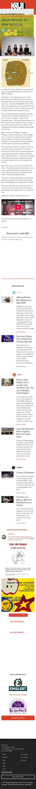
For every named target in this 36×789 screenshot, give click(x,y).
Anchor (25, 760)
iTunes (3, 221)
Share (15, 36)
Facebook (25, 757)
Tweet (21, 36)
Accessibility (28, 784)
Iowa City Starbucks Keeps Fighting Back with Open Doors (25, 433)
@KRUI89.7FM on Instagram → (18, 530)
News (4, 763)
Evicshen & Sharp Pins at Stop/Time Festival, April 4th (24, 339)
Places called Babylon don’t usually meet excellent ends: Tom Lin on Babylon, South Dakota (25, 386)
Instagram (25, 754)
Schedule (5, 757)
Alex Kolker (11, 31)
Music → (20, 292)
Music (4, 760)
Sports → (20, 468)
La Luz (3, 92)
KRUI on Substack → (18, 632)
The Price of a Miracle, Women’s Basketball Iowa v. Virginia (24, 501)
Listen (4, 754)
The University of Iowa (11, 782)
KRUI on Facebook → (18, 622)
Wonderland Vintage (18, 695)
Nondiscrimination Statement (16, 784)
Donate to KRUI (18, 718)
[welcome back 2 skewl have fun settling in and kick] (18, 595)
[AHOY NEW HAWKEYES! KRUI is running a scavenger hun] (18, 560)
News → (20, 375)
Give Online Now (18, 777)
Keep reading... (21, 332)
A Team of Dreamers (25, 472)
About (4, 769)
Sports (4, 766)
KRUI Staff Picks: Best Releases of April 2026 (23, 300)
